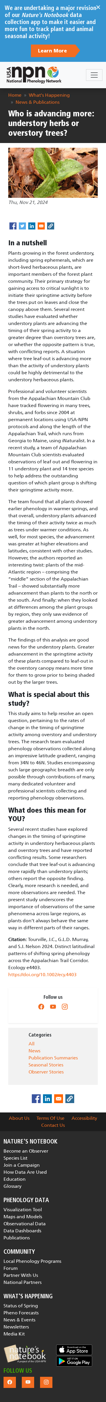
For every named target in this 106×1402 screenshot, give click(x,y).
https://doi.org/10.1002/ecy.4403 (42, 974)
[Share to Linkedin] (31, 225)
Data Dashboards (22, 1230)
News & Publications (37, 102)
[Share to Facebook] (12, 225)
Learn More (53, 51)
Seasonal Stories (46, 1065)
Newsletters (16, 1327)
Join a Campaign (22, 1165)
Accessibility (84, 1118)
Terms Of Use (50, 1118)
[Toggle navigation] (94, 75)
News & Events (19, 1320)
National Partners (23, 1282)
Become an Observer (26, 1151)
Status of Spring (21, 1306)
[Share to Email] (41, 225)
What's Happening (49, 95)
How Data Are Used (25, 1172)
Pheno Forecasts (21, 1313)
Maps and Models (23, 1216)
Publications (17, 1238)
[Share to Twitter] (22, 225)
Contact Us (53, 1125)
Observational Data (25, 1223)
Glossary (12, 1186)
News (34, 1051)
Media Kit (14, 1334)
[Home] (34, 75)
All (31, 1044)
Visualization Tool (23, 1209)
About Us (19, 1118)
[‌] (41, 1006)
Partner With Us (21, 1275)
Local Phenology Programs (32, 1261)
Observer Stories (46, 1072)
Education (15, 1179)
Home (14, 95)
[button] (25, 1354)
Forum (11, 1268)
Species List (15, 1158)
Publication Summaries (53, 1058)
